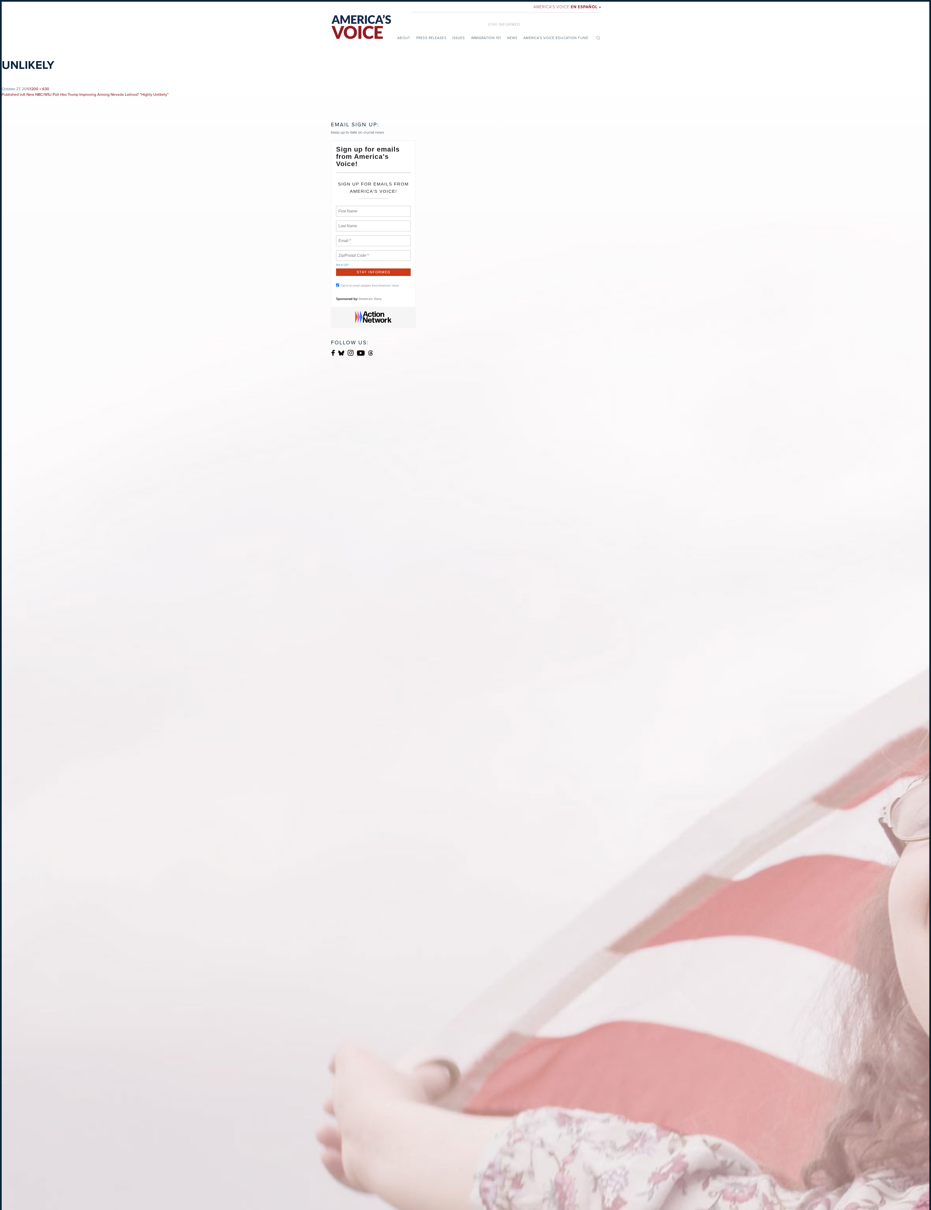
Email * (344, 237)
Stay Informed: (504, 24)
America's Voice (567, 6)
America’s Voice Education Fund (555, 37)
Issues (458, 37)
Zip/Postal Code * (352, 252)
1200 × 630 (39, 89)
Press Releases (431, 37)
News (512, 37)
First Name (347, 208)
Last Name (347, 223)
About (403, 37)
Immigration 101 (486, 37)
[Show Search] (598, 37)
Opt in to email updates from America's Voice (370, 285)
